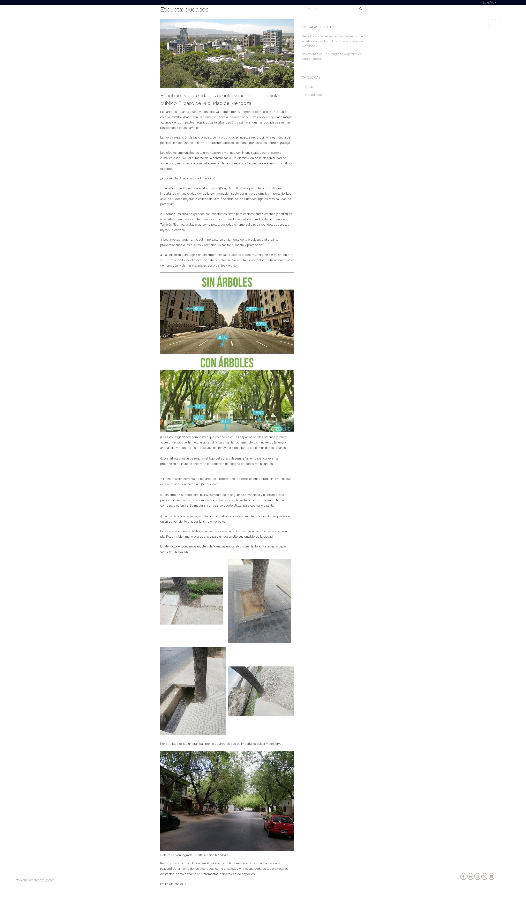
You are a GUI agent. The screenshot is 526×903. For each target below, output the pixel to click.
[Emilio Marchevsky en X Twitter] (484, 876)
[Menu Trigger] (494, 22)
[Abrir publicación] (227, 53)
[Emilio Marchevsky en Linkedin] (470, 876)
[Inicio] (30, 21)
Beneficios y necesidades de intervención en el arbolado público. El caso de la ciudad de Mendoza (333, 41)
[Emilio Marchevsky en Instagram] (477, 876)
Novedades (313, 94)
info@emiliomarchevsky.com (34, 880)
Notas (309, 86)
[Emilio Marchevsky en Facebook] (463, 876)
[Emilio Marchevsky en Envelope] (492, 876)
